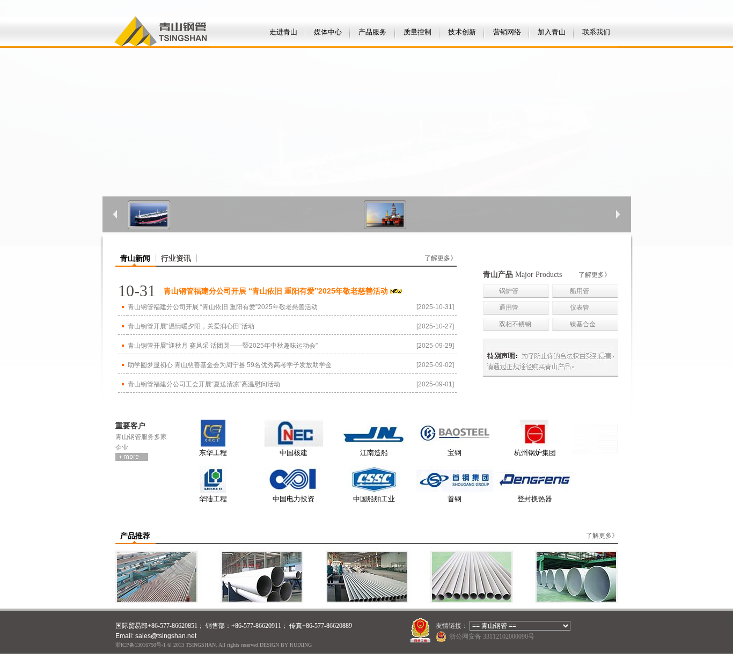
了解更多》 (440, 258)
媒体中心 (328, 32)
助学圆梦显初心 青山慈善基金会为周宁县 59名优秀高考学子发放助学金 (230, 365)
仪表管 (579, 307)
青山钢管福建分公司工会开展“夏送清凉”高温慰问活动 (204, 384)
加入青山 (552, 32)
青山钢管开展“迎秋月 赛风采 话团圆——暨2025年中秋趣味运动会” (223, 345)
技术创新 (462, 32)
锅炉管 (508, 291)
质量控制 (417, 32)
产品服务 (372, 32)
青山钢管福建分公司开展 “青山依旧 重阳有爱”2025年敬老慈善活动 (223, 307)
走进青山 (283, 32)
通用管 (508, 307)
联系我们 (596, 32)
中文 (571, 8)
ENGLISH (598, 8)
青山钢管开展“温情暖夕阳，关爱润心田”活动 (191, 326)
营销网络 (507, 32)
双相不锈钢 (515, 324)
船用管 (579, 291)
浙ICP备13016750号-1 (140, 645)
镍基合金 (583, 324)
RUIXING (301, 645)
